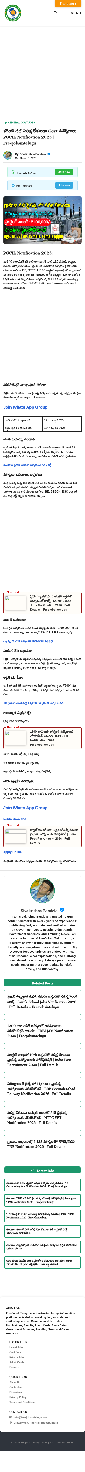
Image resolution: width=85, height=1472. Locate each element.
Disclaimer (15, 1392)
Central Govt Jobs (21, 122)
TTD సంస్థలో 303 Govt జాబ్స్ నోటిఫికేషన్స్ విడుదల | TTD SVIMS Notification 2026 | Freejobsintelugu (40, 1215)
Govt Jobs (15, 1352)
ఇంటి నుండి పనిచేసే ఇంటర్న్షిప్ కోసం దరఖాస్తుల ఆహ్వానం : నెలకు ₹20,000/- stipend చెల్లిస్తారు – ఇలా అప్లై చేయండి (39, 1262)
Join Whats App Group (25, 407)
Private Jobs (16, 1357)
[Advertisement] (42, 74)
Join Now (64, 171)
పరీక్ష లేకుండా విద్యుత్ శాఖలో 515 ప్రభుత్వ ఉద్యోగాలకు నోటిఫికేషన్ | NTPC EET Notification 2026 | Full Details (37, 1116)
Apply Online (12, 852)
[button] (55, 13)
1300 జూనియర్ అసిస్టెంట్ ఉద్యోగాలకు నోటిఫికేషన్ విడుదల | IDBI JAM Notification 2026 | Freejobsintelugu (40, 1030)
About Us (14, 1382)
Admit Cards (16, 1362)
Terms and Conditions (22, 1402)
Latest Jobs (16, 1347)
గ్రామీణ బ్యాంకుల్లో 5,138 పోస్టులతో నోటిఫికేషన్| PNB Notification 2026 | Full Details (41, 1143)
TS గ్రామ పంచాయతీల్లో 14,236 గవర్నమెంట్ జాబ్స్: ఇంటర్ (33, 703)
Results (14, 1367)
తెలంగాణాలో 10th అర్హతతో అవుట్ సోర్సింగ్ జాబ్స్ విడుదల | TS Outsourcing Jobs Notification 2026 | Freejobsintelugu (37, 1184)
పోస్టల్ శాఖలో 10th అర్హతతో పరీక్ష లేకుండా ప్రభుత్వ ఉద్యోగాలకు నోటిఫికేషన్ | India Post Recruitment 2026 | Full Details (39, 1058)
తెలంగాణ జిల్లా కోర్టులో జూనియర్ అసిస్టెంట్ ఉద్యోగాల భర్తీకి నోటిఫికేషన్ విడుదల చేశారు (41, 1246)
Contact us (15, 1387)
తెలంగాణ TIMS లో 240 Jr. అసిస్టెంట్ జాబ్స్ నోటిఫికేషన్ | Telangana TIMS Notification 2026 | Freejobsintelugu (41, 1199)
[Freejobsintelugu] (13, 13)
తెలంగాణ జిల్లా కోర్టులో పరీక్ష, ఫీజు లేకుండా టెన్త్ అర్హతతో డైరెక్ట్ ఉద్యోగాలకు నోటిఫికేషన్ (36, 1230)
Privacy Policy (17, 1397)
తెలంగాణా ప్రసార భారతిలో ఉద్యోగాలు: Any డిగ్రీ (27, 465)
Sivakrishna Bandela (33, 154)
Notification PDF (14, 819)
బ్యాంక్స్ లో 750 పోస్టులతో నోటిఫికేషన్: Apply (28, 641)
